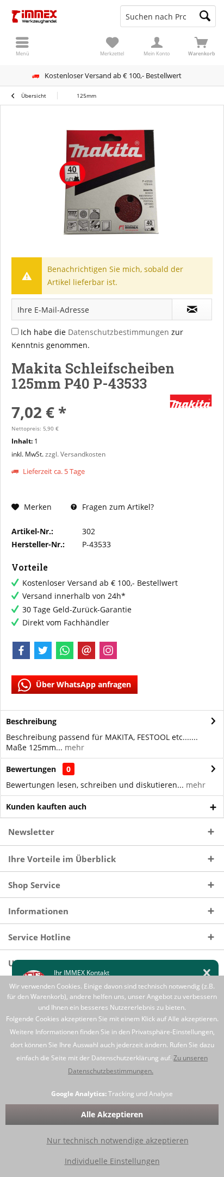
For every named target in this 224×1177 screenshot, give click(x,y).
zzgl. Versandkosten (75, 454)
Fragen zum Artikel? (117, 507)
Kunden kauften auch (46, 806)
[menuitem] (201, 46)
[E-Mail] (86, 650)
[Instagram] (108, 650)
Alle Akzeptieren (112, 1114)
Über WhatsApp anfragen (82, 684)
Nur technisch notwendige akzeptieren (118, 1140)
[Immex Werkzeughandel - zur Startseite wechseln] (56, 16)
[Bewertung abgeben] (88, 398)
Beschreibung (31, 721)
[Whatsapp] (64, 650)
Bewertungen (31, 769)
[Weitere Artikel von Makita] (191, 401)
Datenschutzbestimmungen (118, 332)
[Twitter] (43, 650)
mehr (73, 747)
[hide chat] (206, 973)
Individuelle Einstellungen (112, 1161)
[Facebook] (21, 650)
